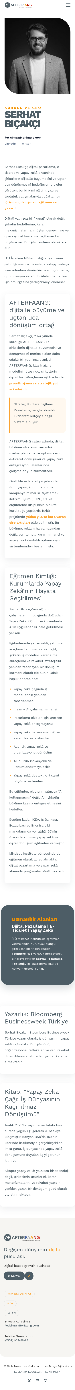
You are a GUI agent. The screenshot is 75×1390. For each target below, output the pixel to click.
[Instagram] (45, 1381)
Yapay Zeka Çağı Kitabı (19, 1294)
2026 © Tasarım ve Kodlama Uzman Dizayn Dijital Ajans (37, 1366)
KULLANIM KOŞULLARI (28, 1371)
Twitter (25, 143)
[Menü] (68, 5)
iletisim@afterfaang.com (23, 137)
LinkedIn (11, 143)
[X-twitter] (29, 1381)
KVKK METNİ (53, 1371)
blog (10, 1303)
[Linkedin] (37, 1381)
